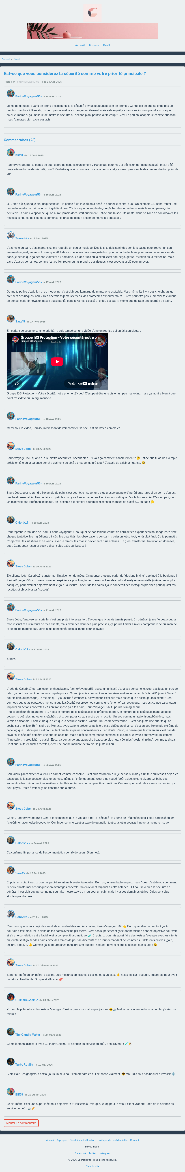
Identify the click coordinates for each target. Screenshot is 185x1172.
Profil (106, 45)
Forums (94, 45)
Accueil (80, 45)
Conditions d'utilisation (82, 1140)
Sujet (17, 59)
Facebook (80, 1153)
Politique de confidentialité (113, 1140)
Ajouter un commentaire (21, 1123)
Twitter (92, 1153)
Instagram (104, 1153)
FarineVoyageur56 (28, 81)
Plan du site (92, 1166)
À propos (62, 1140)
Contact (134, 1140)
